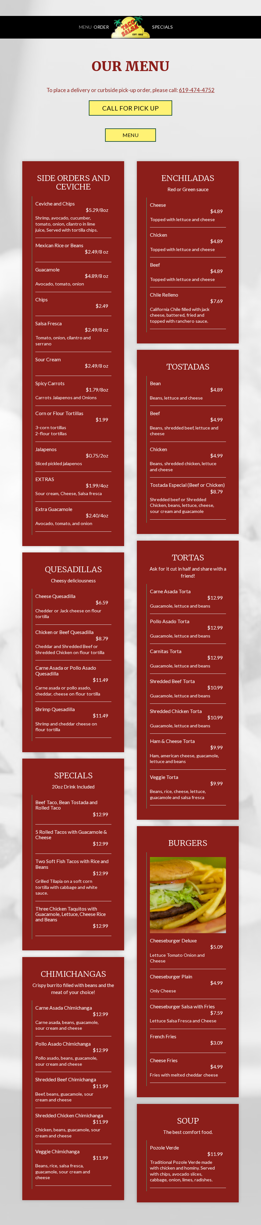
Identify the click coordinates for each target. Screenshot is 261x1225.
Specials (162, 27)
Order (101, 27)
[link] (130, 27)
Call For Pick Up (130, 108)
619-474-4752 (197, 90)
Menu (85, 27)
